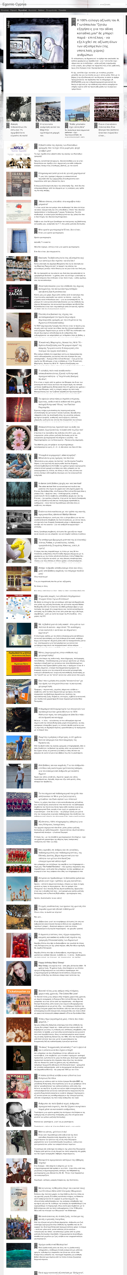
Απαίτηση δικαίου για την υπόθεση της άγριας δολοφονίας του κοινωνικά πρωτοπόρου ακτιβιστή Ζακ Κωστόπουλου (61, 289)
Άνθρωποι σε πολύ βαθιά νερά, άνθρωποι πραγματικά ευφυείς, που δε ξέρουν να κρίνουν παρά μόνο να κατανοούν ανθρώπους (62, 1106)
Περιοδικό (22, 10)
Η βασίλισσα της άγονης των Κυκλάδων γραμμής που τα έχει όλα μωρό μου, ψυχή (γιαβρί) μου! (59, 148)
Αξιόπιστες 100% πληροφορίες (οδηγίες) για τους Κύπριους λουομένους (60, 823)
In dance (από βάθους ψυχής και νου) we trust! (60, 483)
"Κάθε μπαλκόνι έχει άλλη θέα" (77, 125)
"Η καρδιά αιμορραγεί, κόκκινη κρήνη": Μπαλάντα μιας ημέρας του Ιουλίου (57, 456)
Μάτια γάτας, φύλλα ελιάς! (53, 1131)
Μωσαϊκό (32, 10)
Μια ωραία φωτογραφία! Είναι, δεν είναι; (59, 229)
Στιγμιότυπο (51, 10)
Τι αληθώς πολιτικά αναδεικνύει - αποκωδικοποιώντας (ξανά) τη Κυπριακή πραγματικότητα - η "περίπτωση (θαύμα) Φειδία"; (58, 374)
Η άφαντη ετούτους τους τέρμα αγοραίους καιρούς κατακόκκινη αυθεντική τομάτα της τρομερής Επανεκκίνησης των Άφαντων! (60, 937)
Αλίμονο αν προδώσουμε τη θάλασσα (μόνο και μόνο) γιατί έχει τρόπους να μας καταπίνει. (62, 879)
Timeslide (62, 10)
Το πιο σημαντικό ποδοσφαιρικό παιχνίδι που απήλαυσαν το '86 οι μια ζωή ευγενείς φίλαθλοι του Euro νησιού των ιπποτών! (61, 796)
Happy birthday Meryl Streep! (51, 962)
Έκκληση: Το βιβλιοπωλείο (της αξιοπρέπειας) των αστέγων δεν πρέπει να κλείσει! (61, 259)
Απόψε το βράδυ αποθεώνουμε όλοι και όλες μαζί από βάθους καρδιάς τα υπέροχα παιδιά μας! (61, 570)
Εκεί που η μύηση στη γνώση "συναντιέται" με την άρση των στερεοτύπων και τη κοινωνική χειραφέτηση (61, 683)
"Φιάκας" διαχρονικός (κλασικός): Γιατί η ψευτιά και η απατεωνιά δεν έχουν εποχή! (62, 1048)
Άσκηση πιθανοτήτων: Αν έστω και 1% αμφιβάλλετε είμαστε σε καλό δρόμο (19, 131)
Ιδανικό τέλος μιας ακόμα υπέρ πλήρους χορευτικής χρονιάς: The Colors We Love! (59, 992)
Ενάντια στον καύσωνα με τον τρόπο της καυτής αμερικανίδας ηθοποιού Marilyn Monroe (62, 513)
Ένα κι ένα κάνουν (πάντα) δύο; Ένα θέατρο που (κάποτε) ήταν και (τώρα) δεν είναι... (109, 130)
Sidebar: (41, 10)
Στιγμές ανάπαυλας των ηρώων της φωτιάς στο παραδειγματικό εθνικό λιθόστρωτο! (62, 907)
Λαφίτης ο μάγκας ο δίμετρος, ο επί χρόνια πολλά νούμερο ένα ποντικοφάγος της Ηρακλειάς (60, 740)
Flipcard (13, 10)
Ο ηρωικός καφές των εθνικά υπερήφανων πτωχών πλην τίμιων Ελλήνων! (59, 597)
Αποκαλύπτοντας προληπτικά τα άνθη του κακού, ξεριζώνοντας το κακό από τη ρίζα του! (61, 428)
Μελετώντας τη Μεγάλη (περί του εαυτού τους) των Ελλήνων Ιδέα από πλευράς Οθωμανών (62, 1189)
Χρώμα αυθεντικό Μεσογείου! (53, 1244)
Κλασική (5, 10)
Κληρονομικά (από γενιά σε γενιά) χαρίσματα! (62, 173)
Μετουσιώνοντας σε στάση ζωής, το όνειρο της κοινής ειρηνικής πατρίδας (61, 1217)
